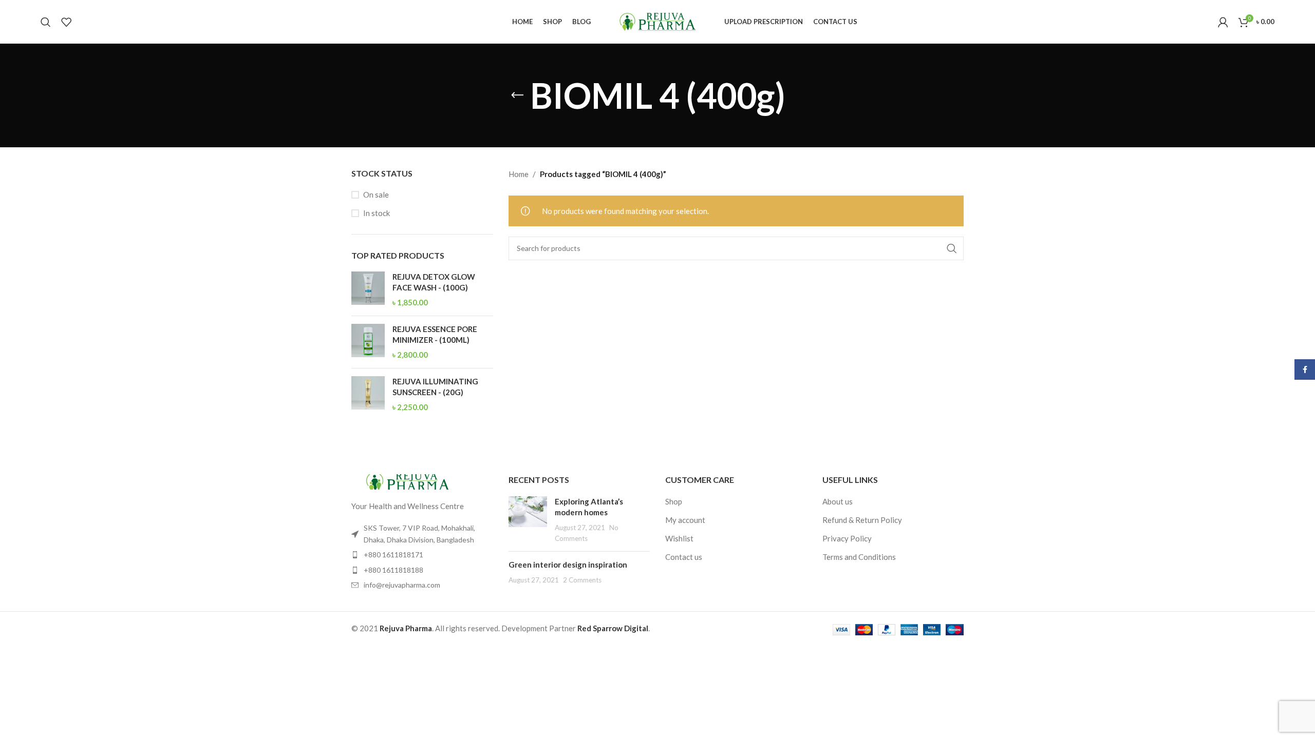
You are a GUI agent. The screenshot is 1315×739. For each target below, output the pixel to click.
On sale (376, 194)
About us (837, 501)
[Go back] (517, 95)
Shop (673, 501)
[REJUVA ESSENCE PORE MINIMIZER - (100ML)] (368, 342)
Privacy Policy (847, 538)
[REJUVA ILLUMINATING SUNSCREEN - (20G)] (368, 394)
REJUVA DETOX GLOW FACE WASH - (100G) (433, 282)
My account (685, 519)
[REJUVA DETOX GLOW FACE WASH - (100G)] (368, 289)
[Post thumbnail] (528, 519)
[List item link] (422, 554)
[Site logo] (657, 20)
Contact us (683, 556)
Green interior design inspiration (568, 564)
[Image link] (407, 480)
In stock (376, 213)
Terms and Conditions (859, 556)
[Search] (45, 22)
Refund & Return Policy (862, 519)
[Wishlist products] (66, 22)
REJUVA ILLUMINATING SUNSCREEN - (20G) (435, 387)
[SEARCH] (952, 248)
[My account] (1223, 22)
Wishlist (679, 538)
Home (519, 174)
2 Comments (582, 580)
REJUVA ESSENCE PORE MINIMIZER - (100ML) (434, 334)
